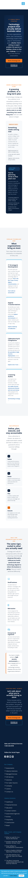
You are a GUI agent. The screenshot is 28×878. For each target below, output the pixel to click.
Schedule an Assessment (14, 65)
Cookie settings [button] (13, 875)
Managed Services (11, 774)
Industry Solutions (11, 771)
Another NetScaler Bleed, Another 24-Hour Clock (14, 842)
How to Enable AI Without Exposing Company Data (14, 851)
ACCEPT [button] (21, 875)
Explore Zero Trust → (14, 364)
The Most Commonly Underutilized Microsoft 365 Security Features (14, 862)
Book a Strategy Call (14, 60)
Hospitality (9, 819)
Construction (10, 822)
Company (9, 786)
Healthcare (9, 802)
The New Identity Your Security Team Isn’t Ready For (14, 856)
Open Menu (23, 3)
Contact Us (9, 792)
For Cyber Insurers (12, 783)
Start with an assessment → (12, 291)
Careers (8, 789)
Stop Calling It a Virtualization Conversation (14, 846)
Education (9, 808)
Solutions (9, 780)
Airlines (8, 816)
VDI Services (10, 777)
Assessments (10, 768)
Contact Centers (11, 811)
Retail (8, 825)
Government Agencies (13, 814)
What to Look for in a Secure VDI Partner (12, 837)
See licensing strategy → (14, 399)
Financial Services (11, 805)
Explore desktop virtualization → (12, 327)
